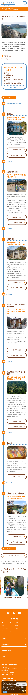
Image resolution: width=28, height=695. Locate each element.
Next (26, 586)
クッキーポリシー (7, 689)
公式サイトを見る (16, 477)
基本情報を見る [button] (16, 150)
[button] (14, 555)
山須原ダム (7, 77)
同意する (5, 691)
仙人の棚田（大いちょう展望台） (13, 83)
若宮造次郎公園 (8, 75)
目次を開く (13, 87)
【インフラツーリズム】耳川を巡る (9, 10)
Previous (2, 586)
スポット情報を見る (16, 155)
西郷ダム (6, 73)
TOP (2, 8)
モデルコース (9, 8)
